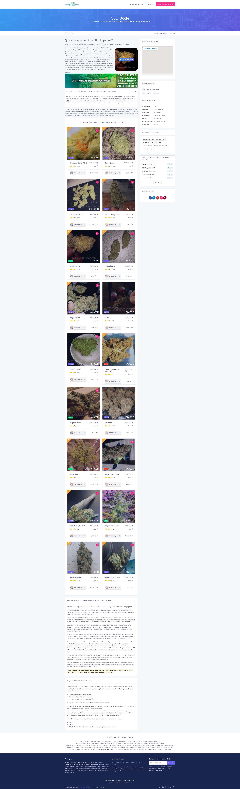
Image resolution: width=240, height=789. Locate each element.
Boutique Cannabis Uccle (160, 145)
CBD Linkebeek (146, 178)
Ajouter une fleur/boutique (165, 4)
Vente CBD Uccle (147, 145)
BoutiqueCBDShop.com (86, 787)
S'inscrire (171, 763)
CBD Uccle (158, 142)
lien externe (84, 617)
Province (117, 782)
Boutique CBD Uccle (148, 139)
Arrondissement (127, 782)
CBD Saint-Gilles (147, 171)
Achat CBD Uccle (147, 149)
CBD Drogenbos (147, 168)
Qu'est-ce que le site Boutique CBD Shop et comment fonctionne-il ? (92, 91)
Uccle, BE (154, 41)
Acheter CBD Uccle (148, 142)
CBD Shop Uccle (160, 139)
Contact (151, 4)
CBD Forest (145, 164)
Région (110, 782)
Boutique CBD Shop (138, 4)
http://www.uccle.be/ (92, 63)
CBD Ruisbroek (146, 174)
